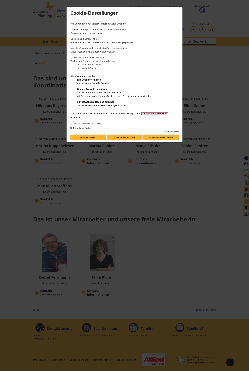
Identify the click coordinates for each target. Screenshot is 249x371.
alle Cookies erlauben (88, 137)
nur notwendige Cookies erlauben (161, 137)
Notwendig (77, 128)
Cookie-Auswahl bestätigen (124, 137)
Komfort (87, 128)
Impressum (75, 123)
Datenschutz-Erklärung (90, 123)
